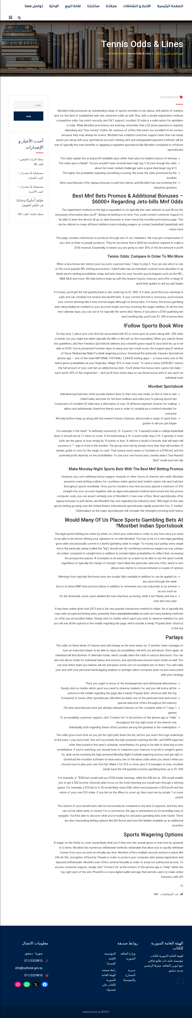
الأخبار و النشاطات (137, 6)
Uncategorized (169, 97)
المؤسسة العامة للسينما (110, 958)
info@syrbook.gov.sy (29, 968)
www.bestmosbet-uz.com (133, 613)
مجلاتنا (111, 6)
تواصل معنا (34, 6)
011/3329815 (33, 960)
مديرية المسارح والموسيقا (129, 975)
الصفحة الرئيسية (170, 6)
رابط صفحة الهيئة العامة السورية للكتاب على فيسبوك (109, 979)
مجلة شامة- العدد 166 (30, 214)
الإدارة (54, 6)
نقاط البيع (73, 6)
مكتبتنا (93, 6)
